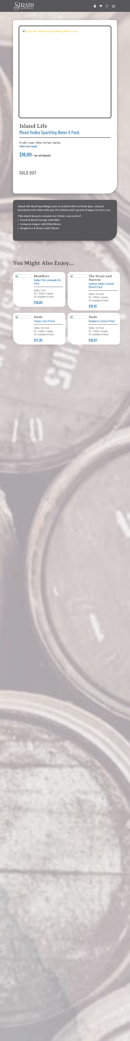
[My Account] (95, 6)
